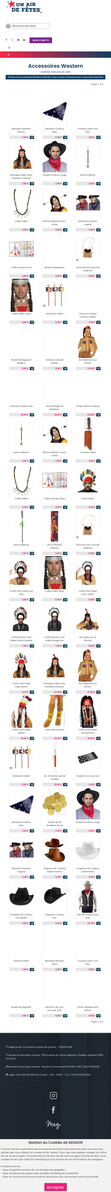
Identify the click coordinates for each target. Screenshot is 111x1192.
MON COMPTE (41, 40)
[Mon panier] (24, 40)
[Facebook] (6, 40)
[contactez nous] (18, 40)
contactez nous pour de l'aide (56, 71)
